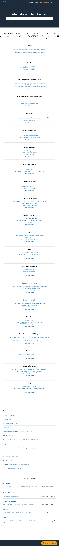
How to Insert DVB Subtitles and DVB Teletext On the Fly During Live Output (29, 51)
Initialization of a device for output (29, 135)
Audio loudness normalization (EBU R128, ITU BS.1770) (29, 171)
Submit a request (44, 2)
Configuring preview (29, 188)
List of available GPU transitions (11, 496)
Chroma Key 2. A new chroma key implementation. (29, 322)
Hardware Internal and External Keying (29, 118)
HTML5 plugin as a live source (29, 205)
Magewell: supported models (29, 373)
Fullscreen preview (29, 184)
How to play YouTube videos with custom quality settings (29, 83)
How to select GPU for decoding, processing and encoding (29, 303)
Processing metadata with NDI (29, 256)
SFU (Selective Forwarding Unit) (29, 239)
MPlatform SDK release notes (29, 305)
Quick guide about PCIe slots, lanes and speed (29, 371)
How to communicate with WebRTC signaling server (29, 235)
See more (5, 527)
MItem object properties (29, 151)
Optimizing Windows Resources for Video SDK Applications (29, 388)
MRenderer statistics (29, 134)
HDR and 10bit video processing (29, 85)
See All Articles (29, 55)
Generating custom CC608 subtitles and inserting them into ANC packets (29, 337)
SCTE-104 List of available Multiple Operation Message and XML (29, 340)
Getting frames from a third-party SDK (29, 290)
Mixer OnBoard (30, 273)
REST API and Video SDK (29, 390)
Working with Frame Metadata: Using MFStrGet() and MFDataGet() (29, 286)
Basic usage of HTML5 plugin (29, 203)
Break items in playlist (29, 154)
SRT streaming (29, 100)
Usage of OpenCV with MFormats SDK (29, 288)
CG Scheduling (29, 222)
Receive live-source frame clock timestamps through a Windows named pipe (29, 117)
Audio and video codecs (29, 101)
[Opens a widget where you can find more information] (49, 543)
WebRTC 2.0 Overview (30, 66)
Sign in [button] (53, 2)
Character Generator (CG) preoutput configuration (29, 220)
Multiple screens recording (30, 120)
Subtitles (5, 509)
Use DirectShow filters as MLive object (29, 354)
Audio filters (29, 169)
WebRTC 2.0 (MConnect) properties (29, 68)
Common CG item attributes (29, 218)
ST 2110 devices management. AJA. (29, 323)
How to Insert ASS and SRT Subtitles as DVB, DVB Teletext (29, 49)
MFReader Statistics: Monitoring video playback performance (29, 86)
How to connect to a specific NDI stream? (29, 254)
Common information (9, 493)
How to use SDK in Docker (29, 386)
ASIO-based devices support (29, 168)
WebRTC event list (29, 237)
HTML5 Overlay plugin (9, 501)
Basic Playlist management (29, 152)
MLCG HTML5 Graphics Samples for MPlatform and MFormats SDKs (30, 201)
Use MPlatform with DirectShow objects (29, 356)
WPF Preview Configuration (29, 186)
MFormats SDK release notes (29, 307)
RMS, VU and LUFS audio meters (11, 435)
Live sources (6, 483)
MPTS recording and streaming (29, 103)
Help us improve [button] (33, 2)
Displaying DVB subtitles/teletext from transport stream (30, 52)
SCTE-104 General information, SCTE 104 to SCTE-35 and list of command (29, 339)
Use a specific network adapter (29, 252)
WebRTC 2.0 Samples (29, 69)
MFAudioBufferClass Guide (29, 269)
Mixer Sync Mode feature (29, 271)
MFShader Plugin (29, 320)
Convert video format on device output (29, 137)
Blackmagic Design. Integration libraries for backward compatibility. (29, 369)
